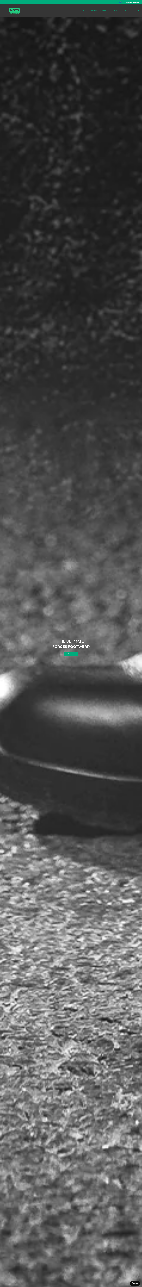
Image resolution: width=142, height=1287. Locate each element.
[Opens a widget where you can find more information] (134, 1283)
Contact (115, 10)
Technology (104, 10)
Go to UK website (132, 2)
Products (93, 10)
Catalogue (126, 10)
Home (85, 10)
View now (71, 654)
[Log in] (138, 10)
